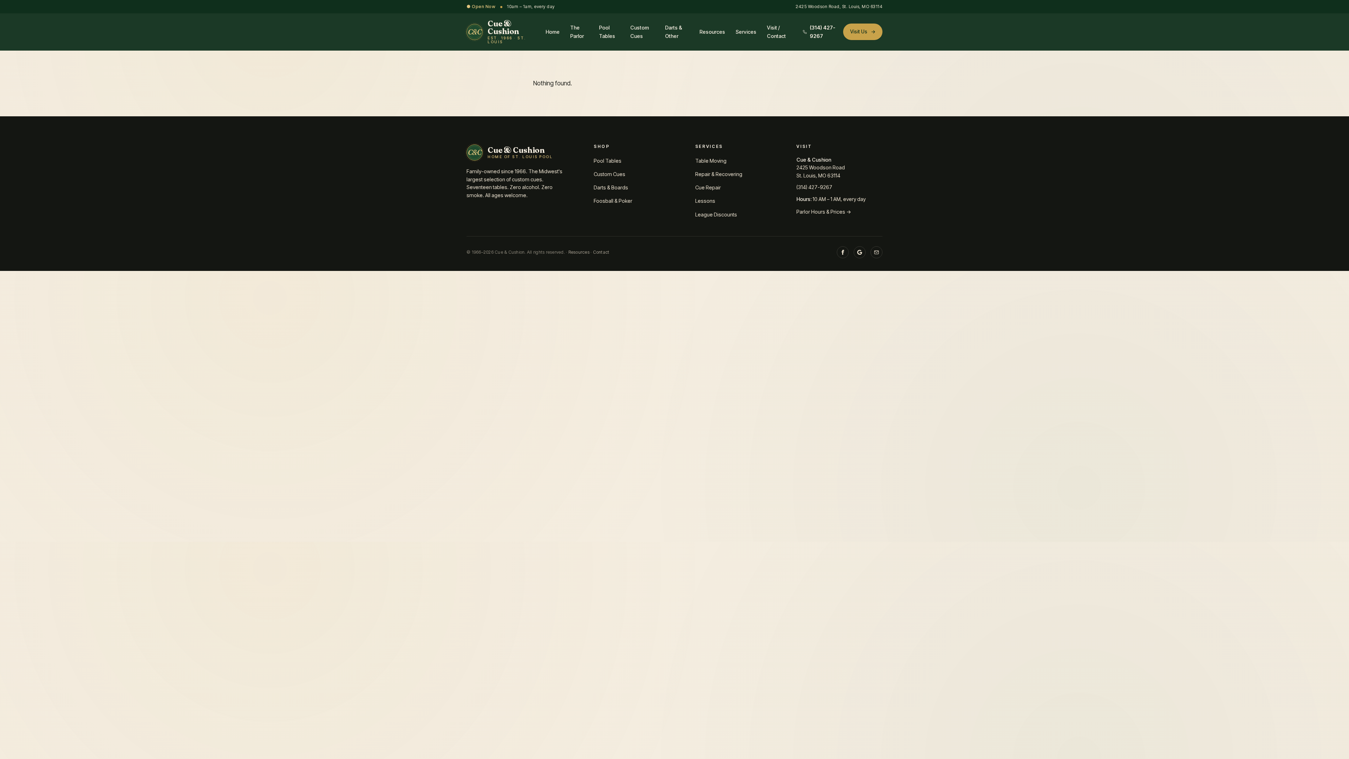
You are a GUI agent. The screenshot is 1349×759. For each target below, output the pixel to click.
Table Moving (710, 161)
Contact (601, 252)
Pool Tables (607, 32)
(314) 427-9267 (814, 187)
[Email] (876, 252)
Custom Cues (639, 32)
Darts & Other (673, 32)
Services (746, 32)
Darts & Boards (611, 187)
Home (553, 32)
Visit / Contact (776, 32)
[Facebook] (843, 252)
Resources (712, 32)
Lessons (705, 201)
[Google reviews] (860, 252)
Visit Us (862, 31)
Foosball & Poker (613, 201)
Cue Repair (708, 187)
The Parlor (577, 32)
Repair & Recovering (718, 174)
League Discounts (716, 215)
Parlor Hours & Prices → (823, 212)
